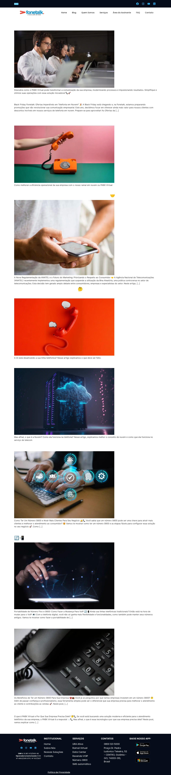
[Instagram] (143, 3)
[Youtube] (148, 3)
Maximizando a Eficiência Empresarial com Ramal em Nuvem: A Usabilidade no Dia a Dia (74, 118)
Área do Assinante (122, 12)
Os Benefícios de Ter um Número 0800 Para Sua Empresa (69, 624)
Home (64, 12)
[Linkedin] (154, 3)
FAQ (138, 12)
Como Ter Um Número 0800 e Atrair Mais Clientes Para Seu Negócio (79, 446)
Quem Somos (88, 12)
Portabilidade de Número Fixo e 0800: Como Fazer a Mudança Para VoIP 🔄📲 (83, 535)
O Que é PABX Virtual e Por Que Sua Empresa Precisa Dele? (71, 710)
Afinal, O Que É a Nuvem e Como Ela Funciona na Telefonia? (71, 363)
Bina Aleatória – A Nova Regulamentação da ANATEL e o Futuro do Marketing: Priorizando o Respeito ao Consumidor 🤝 (77, 193)
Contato (149, 12)
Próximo (151, 730)
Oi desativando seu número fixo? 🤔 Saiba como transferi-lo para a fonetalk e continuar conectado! (77, 291)
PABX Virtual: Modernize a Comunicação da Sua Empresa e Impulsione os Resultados (84, 23)
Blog (74, 12)
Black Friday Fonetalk (34, 98)
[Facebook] (137, 3)
